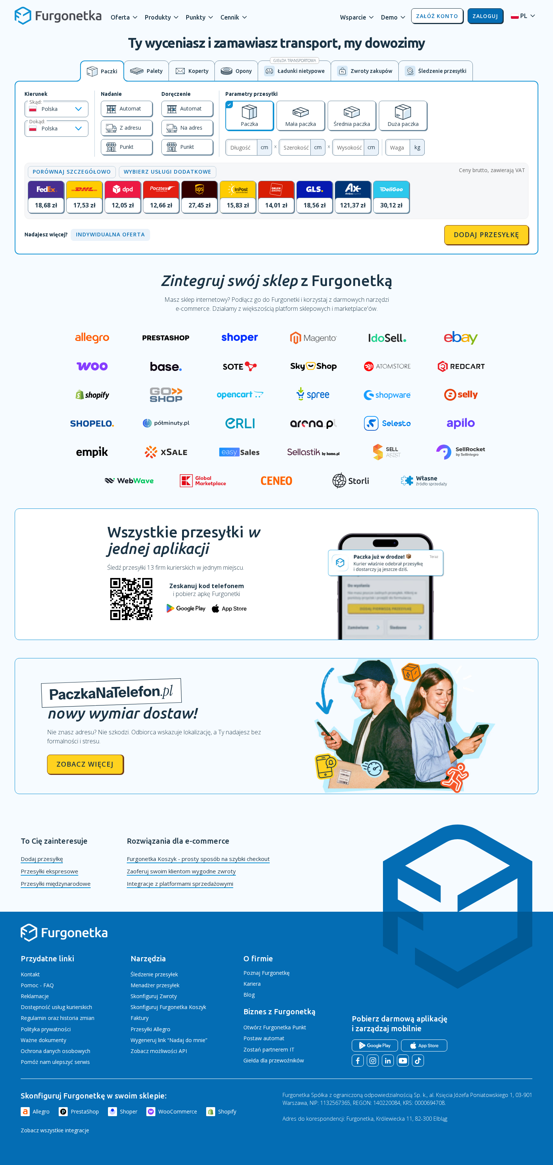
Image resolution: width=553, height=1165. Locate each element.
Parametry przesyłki (251, 94)
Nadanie (111, 94)
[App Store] (424, 1045)
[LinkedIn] (388, 1061)
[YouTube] (403, 1061)
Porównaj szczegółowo (72, 171)
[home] (58, 16)
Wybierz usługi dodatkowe (167, 171)
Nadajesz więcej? (46, 234)
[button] (125, 16)
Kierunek (35, 94)
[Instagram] (373, 1061)
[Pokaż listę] (78, 109)
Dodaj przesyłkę (486, 234)
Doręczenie (176, 94)
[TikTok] (418, 1061)
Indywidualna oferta (110, 234)
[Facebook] (358, 1061)
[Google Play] (375, 1045)
